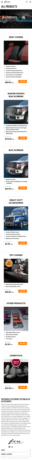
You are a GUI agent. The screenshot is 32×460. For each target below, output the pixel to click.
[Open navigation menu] (2, 2)
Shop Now (22, 81)
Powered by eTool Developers (23, 458)
